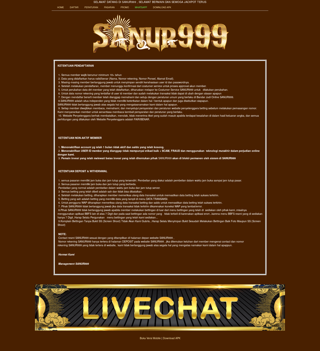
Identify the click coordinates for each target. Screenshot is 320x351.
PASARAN (109, 7)
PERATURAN (91, 7)
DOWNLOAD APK (162, 7)
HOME (60, 7)
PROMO (125, 7)
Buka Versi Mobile (150, 338)
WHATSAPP (141, 7)
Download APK (171, 338)
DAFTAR (74, 7)
